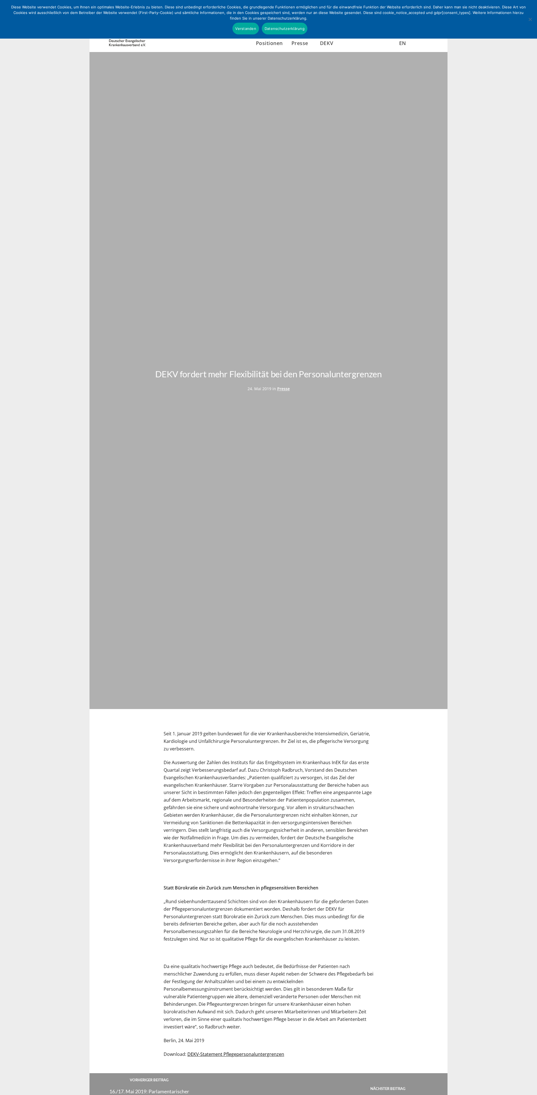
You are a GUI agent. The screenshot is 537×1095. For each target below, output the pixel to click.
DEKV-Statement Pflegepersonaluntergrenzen (235, 1054)
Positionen (269, 42)
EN (402, 42)
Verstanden (245, 28)
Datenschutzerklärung (285, 28)
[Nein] (530, 19)
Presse (283, 388)
